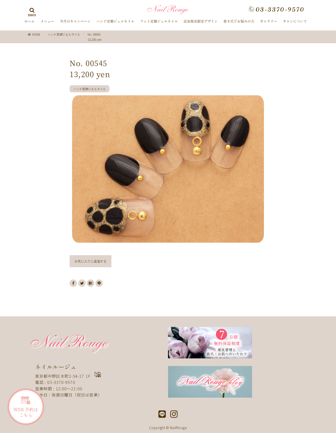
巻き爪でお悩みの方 (238, 21)
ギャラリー (268, 21)
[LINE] (99, 283)
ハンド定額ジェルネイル (115, 21)
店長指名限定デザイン (200, 21)
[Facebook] (73, 283)
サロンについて (295, 21)
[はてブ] (90, 283)
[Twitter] (82, 283)
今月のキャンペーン (75, 21)
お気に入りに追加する (91, 261)
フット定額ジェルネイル (159, 21)
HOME (36, 34)
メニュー (47, 21)
